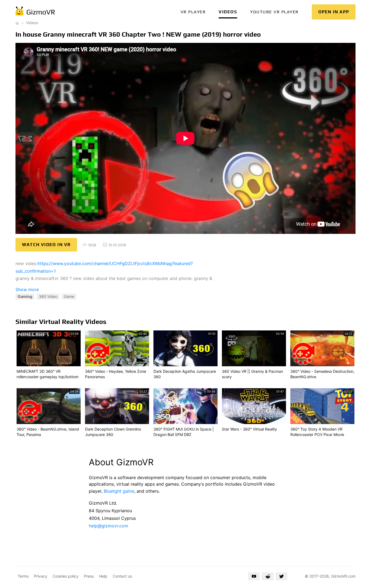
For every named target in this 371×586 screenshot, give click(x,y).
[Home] (17, 23)
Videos (228, 11)
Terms (23, 576)
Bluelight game (119, 491)
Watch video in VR (46, 244)
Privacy (40, 576)
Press (89, 576)
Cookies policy (65, 576)
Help (103, 576)
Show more (27, 289)
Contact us (122, 576)
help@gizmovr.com (108, 525)
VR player (193, 11)
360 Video (48, 296)
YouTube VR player (274, 11)
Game (69, 296)
